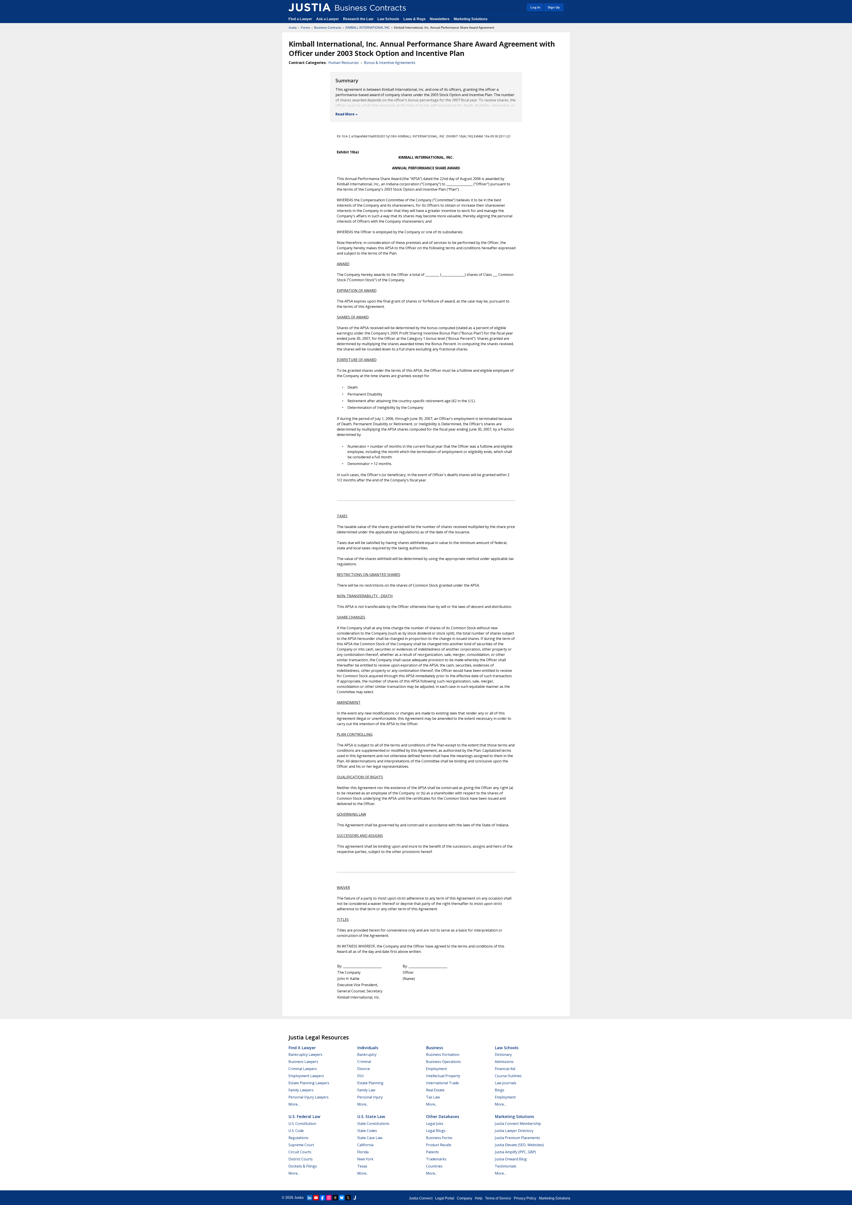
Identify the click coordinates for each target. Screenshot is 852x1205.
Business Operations (443, 1061)
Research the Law (358, 19)
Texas (362, 1166)
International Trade (442, 1082)
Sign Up (554, 7)
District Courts (300, 1159)
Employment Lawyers (306, 1075)
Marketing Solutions (470, 19)
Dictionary (503, 1054)
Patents (432, 1152)
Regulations (298, 1137)
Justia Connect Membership (518, 1123)
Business (434, 1047)
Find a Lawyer (300, 19)
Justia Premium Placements (517, 1137)
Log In (535, 7)
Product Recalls (438, 1144)
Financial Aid (505, 1068)
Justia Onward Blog (511, 1159)
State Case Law (369, 1137)
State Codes (367, 1130)
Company (464, 1198)
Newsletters (440, 19)
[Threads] (335, 1197)
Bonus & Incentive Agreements (389, 62)
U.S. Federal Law (304, 1116)
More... (294, 1104)
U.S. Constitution (302, 1123)
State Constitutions (373, 1123)
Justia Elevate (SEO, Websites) (519, 1144)
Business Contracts (327, 27)
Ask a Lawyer (328, 19)
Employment (436, 1068)
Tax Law (433, 1097)
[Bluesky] (341, 1197)
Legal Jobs (434, 1123)
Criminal (364, 1061)
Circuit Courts (299, 1152)
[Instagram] (328, 1197)
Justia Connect (420, 1198)
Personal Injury (370, 1097)
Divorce (363, 1068)
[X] (348, 1197)
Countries (434, 1166)
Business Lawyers (303, 1061)
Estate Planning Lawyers (308, 1082)
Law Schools (388, 19)
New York (365, 1159)
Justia (292, 27)
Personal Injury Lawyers (308, 1097)
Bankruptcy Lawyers (305, 1054)
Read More (345, 114)
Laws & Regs (414, 19)
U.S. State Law (371, 1116)
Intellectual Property (443, 1075)
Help (478, 1198)
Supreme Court (301, 1144)
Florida (363, 1152)
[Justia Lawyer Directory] (354, 1197)
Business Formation (442, 1054)
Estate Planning (370, 1082)
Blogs (499, 1090)
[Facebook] (322, 1197)
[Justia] (309, 7)
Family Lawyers (301, 1090)
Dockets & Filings (302, 1166)
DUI (360, 1075)
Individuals (367, 1047)
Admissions (504, 1061)
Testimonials (505, 1166)
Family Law (366, 1090)
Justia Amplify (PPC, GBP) (515, 1152)
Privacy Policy (525, 1198)
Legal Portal (444, 1198)
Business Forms (439, 1137)
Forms (305, 27)
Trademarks (436, 1159)
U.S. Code (296, 1130)
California (365, 1144)
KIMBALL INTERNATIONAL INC (367, 27)
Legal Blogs (436, 1130)
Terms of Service (498, 1198)
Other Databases (442, 1116)
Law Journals (505, 1082)
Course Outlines (508, 1075)
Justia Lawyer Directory (514, 1130)
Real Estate (435, 1090)
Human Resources (343, 62)
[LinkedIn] (309, 1197)
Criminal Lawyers (302, 1068)
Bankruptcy (367, 1054)
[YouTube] (316, 1197)
